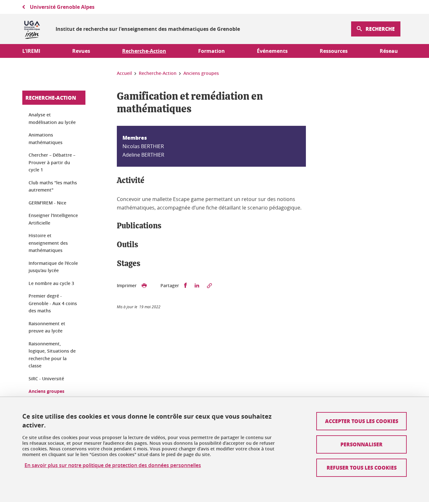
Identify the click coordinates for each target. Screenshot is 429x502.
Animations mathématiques (45, 138)
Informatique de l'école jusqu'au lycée (53, 267)
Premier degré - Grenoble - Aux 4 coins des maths (53, 303)
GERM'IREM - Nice (47, 203)
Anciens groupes (46, 391)
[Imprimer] (144, 285)
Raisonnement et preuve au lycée (47, 327)
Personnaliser (361, 444)
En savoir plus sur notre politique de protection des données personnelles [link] (112, 465)
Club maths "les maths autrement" (53, 186)
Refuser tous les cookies (362, 467)
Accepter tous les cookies (361, 421)
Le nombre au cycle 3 (51, 283)
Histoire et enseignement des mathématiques (48, 242)
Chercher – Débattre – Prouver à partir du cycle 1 (52, 162)
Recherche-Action (50, 97)
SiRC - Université (46, 379)
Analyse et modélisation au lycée (52, 118)
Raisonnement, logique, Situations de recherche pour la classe (52, 355)
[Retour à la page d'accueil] (32, 29)
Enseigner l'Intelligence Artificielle (53, 219)
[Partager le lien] (209, 285)
